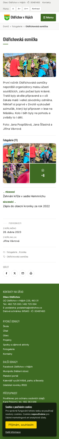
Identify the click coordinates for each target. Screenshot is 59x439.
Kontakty (46, 2)
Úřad (5, 330)
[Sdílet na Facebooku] (6, 273)
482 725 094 (29, 304)
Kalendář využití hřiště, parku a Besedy (23, 380)
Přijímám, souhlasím (21, 424)
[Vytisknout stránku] (31, 273)
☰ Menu (48, 17)
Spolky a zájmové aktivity (16, 344)
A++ (26, 9)
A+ (19, 9)
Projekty (7, 340)
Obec (6, 335)
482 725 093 (14, 304)
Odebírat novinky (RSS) (15, 385)
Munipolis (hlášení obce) (15, 371)
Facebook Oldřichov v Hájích (18, 366)
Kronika (22, 252)
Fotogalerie (9, 349)
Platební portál (10, 376)
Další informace (13, 432)
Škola (6, 326)
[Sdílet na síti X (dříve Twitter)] (14, 273)
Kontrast (36, 9)
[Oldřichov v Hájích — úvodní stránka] (18, 17)
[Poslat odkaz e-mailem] (22, 273)
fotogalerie (12, 252)
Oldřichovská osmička (17, 256)
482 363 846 (29, 402)
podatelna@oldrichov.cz (29, 307)
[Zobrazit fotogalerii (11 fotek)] (16, 153)
